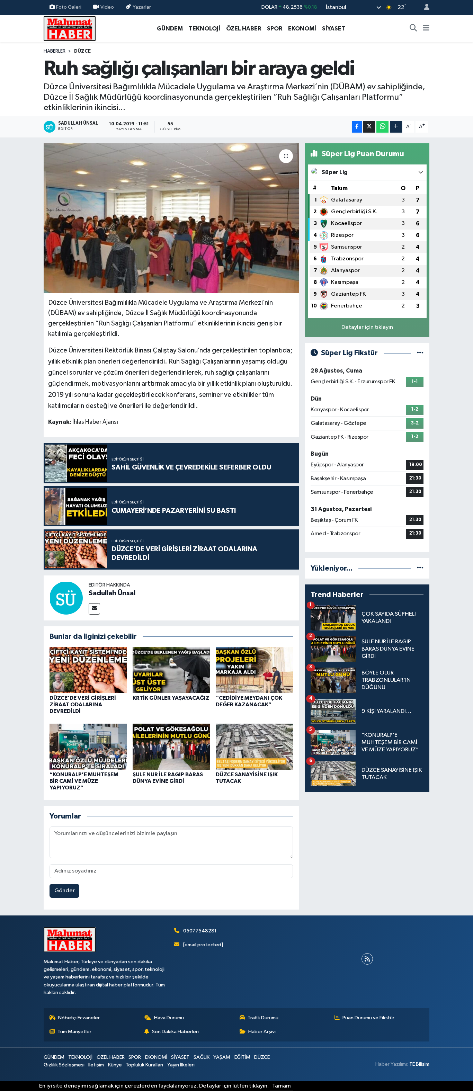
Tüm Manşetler (74, 1031)
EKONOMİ (302, 29)
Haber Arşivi (262, 1031)
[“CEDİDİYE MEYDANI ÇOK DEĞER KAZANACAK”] (254, 670)
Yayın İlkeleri (181, 1064)
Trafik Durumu (263, 1017)
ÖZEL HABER (243, 29)
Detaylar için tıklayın (367, 327)
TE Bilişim (419, 1064)
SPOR (274, 29)
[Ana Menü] (426, 28)
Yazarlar (142, 7)
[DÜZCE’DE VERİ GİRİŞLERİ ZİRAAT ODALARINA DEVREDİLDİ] (88, 670)
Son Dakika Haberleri (175, 1031)
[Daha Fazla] (396, 127)
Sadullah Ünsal (112, 593)
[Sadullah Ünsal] (66, 598)
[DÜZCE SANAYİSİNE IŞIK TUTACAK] (254, 747)
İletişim (96, 1064)
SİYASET (333, 29)
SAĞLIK (201, 1057)
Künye (115, 1064)
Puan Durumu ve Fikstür (368, 1017)
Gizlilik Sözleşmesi (64, 1064)
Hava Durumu (169, 1017)
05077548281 (199, 930)
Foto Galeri (68, 7)
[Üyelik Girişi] (423, 7)
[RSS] (367, 959)
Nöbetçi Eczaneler (79, 1017)
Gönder (64, 891)
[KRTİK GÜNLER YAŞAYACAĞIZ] (171, 670)
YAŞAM (221, 1057)
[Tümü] (420, 568)
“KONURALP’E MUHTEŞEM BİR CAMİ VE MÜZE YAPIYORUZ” (84, 781)
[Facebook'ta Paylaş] (357, 127)
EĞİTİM (242, 1057)
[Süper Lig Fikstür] (420, 353)
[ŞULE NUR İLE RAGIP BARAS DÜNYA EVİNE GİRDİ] (171, 747)
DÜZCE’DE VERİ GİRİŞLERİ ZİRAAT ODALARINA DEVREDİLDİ (83, 704)
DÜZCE (82, 51)
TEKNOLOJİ (204, 29)
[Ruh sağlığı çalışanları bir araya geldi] (171, 218)
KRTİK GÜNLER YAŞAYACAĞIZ (171, 698)
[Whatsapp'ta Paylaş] (382, 127)
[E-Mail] (94, 609)
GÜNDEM (170, 29)
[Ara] (413, 28)
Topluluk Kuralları (144, 1064)
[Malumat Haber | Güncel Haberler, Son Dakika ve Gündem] (70, 28)
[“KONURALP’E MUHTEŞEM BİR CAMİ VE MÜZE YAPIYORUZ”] (88, 747)
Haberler (54, 51)
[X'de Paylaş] (369, 127)
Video (107, 7)
